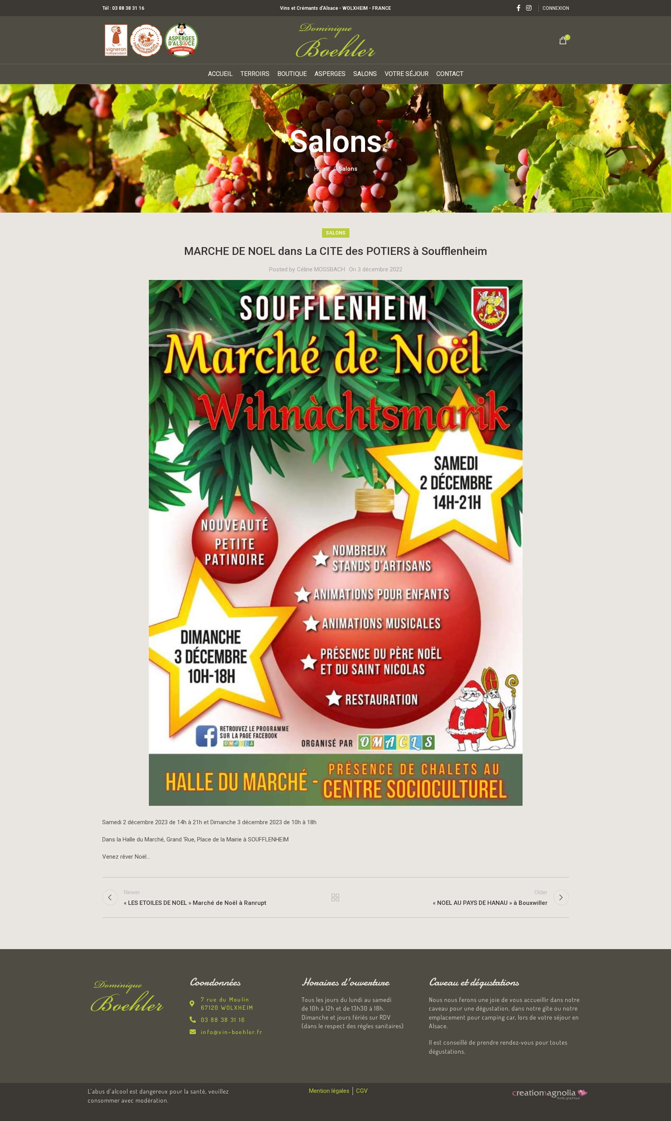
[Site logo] (336, 39)
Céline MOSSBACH (321, 269)
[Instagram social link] (528, 8)
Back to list (335, 897)
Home (322, 168)
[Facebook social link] (518, 8)
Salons (347, 168)
